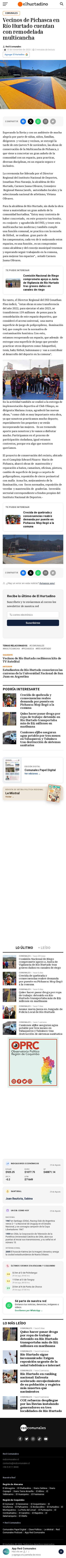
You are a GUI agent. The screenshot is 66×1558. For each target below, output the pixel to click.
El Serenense (22, 1504)
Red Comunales (13, 47)
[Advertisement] (33, 836)
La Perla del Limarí (27, 1510)
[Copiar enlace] (53, 121)
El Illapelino (37, 1513)
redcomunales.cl (11, 1459)
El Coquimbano (38, 1504)
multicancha (12, 649)
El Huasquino (22, 1494)
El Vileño (23, 1516)
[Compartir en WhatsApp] (38, 121)
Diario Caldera (40, 1488)
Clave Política (35, 1529)
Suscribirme (33, 622)
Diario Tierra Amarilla (24, 1491)
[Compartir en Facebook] (23, 121)
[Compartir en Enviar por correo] (45, 121)
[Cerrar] (61, 1551)
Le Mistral (48, 1529)
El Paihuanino (21, 1507)
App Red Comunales (35, 1532)
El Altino (40, 1491)
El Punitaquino (45, 1510)
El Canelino (24, 1513)
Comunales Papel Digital (14, 1529)
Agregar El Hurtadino (15, 54)
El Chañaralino (24, 1488)
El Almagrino (9, 1488)
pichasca (28, 649)
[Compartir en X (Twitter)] (31, 121)
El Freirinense (37, 1494)
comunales (37, 646)
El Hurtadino (53, 1507)
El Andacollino (38, 1507)
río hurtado (44, 649)
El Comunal (8, 1504)
